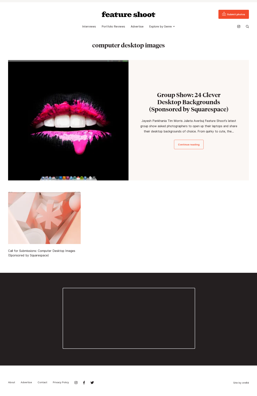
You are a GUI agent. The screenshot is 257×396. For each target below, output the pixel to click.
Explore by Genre (160, 26)
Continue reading (189, 144)
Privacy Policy (61, 382)
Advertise (137, 26)
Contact (42, 382)
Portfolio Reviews (113, 26)
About (11, 382)
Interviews (89, 26)
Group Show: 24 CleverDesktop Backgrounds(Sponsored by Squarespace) (189, 102)
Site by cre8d (241, 382)
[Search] (247, 26)
